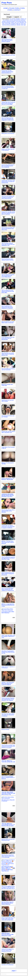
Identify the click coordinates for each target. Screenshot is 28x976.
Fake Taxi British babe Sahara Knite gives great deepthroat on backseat (7, 307)
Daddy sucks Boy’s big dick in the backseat (8, 150)
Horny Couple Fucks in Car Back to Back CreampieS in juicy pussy (8, 573)
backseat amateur (11, 21)
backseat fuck (17, 20)
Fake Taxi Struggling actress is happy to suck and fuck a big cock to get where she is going (8, 888)
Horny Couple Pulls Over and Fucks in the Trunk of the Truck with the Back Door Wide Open (8, 919)
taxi (16, 22)
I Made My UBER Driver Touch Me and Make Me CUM (8, 761)
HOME (5, 8)
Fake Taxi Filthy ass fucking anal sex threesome (8, 369)
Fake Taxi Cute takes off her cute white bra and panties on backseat (8, 714)
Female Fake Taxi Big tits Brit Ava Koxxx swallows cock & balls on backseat (8, 213)
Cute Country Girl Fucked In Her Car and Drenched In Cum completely (8, 166)
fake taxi (18, 23)
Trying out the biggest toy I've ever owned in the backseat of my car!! (8, 950)
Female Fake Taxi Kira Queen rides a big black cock (8, 432)
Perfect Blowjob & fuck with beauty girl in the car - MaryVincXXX (8, 338)
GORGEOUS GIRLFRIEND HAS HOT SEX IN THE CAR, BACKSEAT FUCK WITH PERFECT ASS (8, 496)
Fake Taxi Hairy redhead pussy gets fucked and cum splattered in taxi (8, 244)
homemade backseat (21, 21)
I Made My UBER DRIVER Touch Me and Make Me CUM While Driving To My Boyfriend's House (8, 794)
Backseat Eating (5, 729)
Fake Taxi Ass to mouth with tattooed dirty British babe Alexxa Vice (8, 228)
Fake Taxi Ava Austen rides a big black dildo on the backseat (8, 511)
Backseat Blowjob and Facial (8, 55)
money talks (8, 23)
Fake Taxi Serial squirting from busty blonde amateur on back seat (8, 87)
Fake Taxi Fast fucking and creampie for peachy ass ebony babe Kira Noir (8, 197)
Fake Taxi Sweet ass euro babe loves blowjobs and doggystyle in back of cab (8, 118)
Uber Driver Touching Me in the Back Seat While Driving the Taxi (8, 652)
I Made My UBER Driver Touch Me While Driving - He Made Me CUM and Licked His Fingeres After (8, 825)
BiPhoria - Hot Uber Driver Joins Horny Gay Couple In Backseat (8, 542)
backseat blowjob (6, 22)
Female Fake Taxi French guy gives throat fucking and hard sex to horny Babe (8, 103)
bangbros (13, 23)
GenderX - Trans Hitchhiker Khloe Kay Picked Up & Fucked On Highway (8, 683)
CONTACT (17, 10)
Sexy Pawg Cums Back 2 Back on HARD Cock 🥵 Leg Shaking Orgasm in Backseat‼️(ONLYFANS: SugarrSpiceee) (8, 868)
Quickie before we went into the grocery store (8, 840)
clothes (12, 22)
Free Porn (7, 2)
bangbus (18, 18)
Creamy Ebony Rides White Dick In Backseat (8, 612)
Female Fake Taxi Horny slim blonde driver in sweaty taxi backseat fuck (8, 181)
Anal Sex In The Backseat (7, 964)
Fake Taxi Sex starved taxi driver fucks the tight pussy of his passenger (8, 856)
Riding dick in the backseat (8, 133)
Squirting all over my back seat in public (8, 401)
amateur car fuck (9, 20)
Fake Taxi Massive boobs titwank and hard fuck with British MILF (8, 291)
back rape (23, 24)
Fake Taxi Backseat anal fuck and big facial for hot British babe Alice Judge (8, 558)
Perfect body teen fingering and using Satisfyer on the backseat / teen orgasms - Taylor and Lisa (8, 700)
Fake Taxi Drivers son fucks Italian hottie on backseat (8, 322)
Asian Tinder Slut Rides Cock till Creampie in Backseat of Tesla (8, 636)
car (10, 18)
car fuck (13, 18)
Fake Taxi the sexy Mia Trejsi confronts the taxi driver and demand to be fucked (8, 746)
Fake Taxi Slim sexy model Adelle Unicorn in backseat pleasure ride (8, 354)
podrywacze (13, 24)
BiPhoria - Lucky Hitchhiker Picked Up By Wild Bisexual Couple (8, 605)
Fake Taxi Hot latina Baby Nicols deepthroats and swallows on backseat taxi (8, 589)
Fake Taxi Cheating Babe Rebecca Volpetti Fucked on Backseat (8, 777)
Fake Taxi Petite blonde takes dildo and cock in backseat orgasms (7, 40)
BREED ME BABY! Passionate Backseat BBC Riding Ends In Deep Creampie (8, 935)
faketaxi (18, 24)
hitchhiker (21, 22)
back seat (23, 23)
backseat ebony (6, 24)
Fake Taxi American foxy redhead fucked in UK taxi (8, 259)
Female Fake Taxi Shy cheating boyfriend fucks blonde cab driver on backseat (7, 72)
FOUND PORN (14, 8)
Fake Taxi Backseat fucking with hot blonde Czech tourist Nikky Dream (8, 275)
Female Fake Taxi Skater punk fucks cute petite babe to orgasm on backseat (8, 526)
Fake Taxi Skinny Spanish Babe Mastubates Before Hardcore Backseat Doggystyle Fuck (8, 903)
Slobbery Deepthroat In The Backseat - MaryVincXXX (8, 479)
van (18, 22)
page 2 (14, 970)
